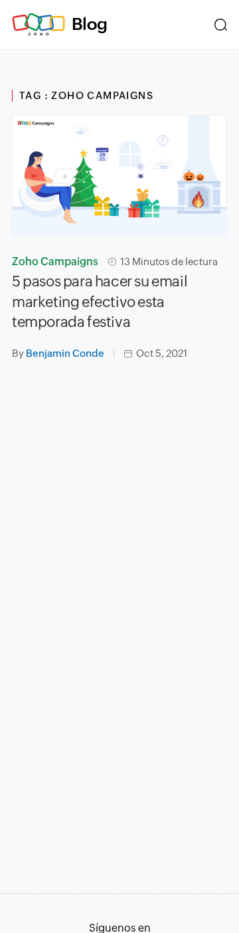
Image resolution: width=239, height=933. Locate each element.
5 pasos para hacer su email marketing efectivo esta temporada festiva (99, 302)
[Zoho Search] (220, 25)
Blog (90, 24)
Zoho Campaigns (55, 261)
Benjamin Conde (65, 353)
